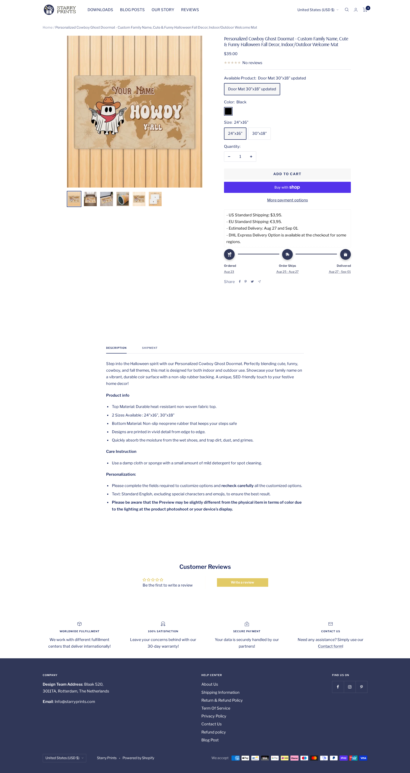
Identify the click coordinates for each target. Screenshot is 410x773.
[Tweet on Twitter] (252, 281)
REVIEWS (190, 9)
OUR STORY (163, 9)
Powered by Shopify (138, 758)
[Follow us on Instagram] (350, 687)
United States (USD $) (315, 10)
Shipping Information (220, 692)
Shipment (150, 347)
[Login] (356, 10)
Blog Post (210, 740)
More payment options (287, 200)
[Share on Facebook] (240, 281)
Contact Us (211, 724)
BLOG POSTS (132, 9)
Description (116, 347)
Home (48, 27)
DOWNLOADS (100, 9)
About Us (209, 684)
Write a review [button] (242, 582)
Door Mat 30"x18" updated (252, 89)
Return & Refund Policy (222, 700)
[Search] (347, 10)
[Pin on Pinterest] (246, 281)
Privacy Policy (213, 716)
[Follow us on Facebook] (338, 687)
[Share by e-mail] (259, 281)
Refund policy (213, 732)
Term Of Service (215, 708)
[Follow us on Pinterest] (361, 687)
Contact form (330, 646)
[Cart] (365, 9)
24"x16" (235, 133)
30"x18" (259, 133)
